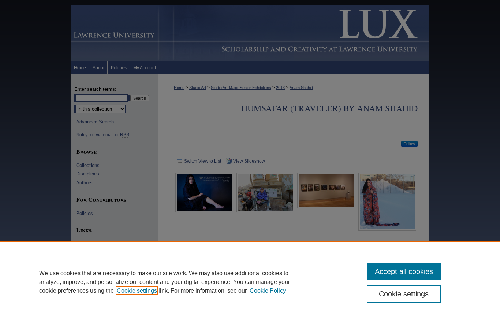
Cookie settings (137, 291)
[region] (250, 281)
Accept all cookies (404, 271)
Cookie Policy (268, 291)
